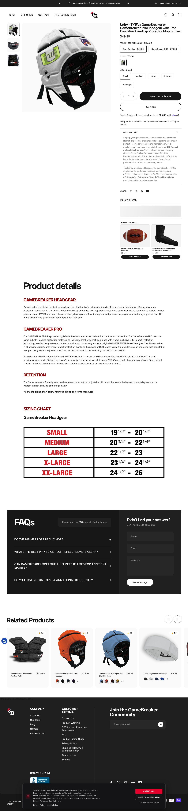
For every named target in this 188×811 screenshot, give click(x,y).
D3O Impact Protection (141, 340)
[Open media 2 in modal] (66, 67)
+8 (166, 679)
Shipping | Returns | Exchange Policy (72, 749)
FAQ (64, 734)
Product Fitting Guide (73, 739)
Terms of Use (69, 755)
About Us (35, 715)
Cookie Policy (52, 805)
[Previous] (60, 3)
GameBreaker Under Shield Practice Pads (21, 675)
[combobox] (168, 3)
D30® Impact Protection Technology (74, 728)
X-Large (167, 76)
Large (153, 76)
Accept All (149, 791)
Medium (139, 76)
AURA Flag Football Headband (155, 674)
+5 (78, 681)
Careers (34, 729)
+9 (122, 681)
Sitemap (66, 759)
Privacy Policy (69, 743)
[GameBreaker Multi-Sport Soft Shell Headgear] (116, 649)
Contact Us (68, 718)
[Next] (128, 3)
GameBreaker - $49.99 (133, 49)
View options (135, 257)
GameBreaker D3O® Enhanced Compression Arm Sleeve (163, 250)
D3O (101, 347)
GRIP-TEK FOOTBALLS (92, 3)
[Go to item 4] (13, 60)
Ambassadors (37, 733)
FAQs (81, 522)
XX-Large (127, 84)
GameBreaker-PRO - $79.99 (164, 49)
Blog (32, 724)
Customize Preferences (149, 802)
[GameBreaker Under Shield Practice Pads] (28, 649)
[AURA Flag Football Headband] (160, 649)
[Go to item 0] (13, 29)
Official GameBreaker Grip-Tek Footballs (132, 250)
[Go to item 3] (13, 45)
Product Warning (71, 722)
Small (125, 76)
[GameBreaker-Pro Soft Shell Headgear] (72, 649)
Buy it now (150, 107)
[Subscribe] (160, 724)
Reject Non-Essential (149, 797)
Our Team (35, 720)
